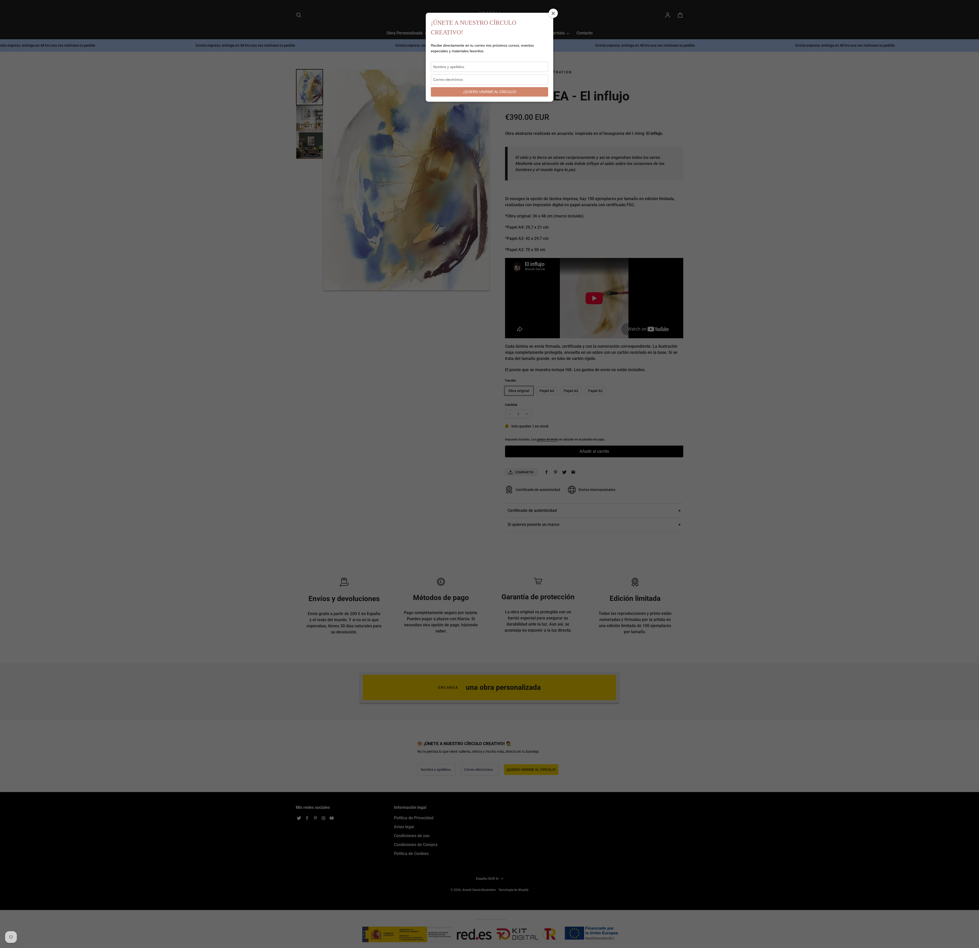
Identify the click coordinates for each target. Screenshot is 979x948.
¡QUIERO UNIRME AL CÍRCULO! (489, 92)
